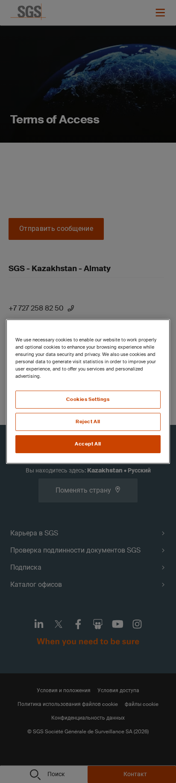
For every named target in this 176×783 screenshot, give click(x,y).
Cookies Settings (87, 399)
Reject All (88, 421)
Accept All (88, 444)
